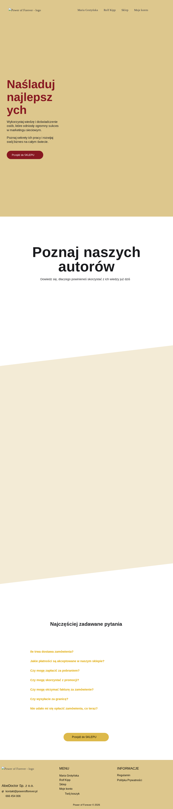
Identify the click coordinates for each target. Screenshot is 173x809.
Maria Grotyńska (69, 775)
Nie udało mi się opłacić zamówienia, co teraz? (64, 708)
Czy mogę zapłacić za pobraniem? (55, 670)
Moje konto (65, 788)
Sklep (62, 784)
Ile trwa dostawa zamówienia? (51, 651)
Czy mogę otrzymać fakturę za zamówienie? (62, 689)
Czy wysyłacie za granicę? (49, 699)
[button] (86, 652)
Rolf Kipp (64, 780)
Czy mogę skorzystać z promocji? (54, 680)
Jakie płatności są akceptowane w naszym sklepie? (67, 661)
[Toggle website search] (163, 10)
